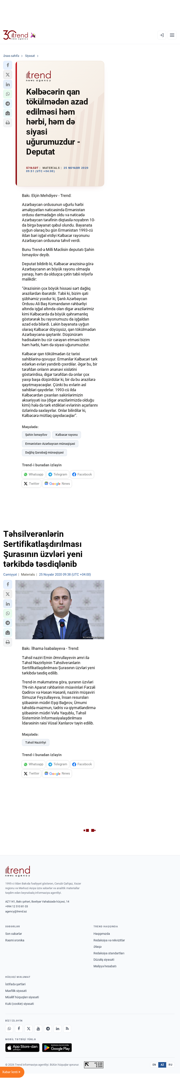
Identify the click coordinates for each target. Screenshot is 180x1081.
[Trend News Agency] (17, 871)
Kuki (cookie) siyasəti (19, 1003)
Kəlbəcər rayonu (67, 434)
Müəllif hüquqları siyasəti (22, 997)
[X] (28, 1029)
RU (170, 1064)
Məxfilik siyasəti (16, 991)
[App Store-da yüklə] (22, 1047)
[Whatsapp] (9, 1029)
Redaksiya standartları (109, 953)
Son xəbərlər (13, 933)
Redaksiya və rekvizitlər (109, 940)
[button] (8, 65)
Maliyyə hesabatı (105, 966)
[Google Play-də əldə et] (57, 1047)
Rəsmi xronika (14, 940)
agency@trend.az (16, 911)
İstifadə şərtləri (15, 984)
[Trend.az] (19, 35)
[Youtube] (38, 1029)
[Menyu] (172, 35)
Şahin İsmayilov (36, 434)
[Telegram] (48, 1029)
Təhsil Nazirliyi (35, 742)
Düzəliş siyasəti (104, 959)
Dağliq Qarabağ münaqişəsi (44, 452)
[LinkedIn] (57, 1029)
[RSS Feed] (67, 1029)
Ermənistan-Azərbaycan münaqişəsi (50, 443)
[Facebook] (19, 1029)
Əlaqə (97, 946)
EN (154, 1064)
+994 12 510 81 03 (16, 906)
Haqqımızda (102, 933)
